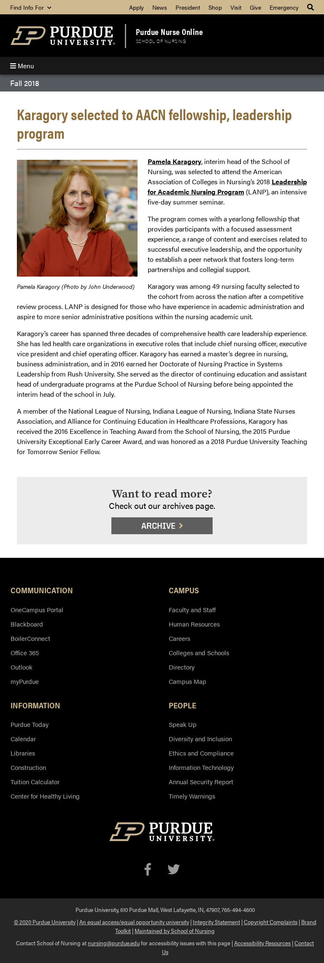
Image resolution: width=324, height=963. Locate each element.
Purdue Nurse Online (169, 32)
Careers (179, 638)
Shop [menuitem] (215, 7)
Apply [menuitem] (136, 7)
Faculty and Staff (192, 609)
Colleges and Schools (199, 652)
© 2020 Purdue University (45, 921)
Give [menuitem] (255, 7)
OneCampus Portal (37, 609)
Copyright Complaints (270, 921)
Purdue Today (30, 724)
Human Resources (194, 623)
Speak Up (183, 724)
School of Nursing (161, 41)
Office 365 (25, 652)
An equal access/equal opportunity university (134, 921)
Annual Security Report (201, 781)
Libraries (23, 752)
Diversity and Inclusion (200, 738)
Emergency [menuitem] (284, 7)
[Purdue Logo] (63, 35)
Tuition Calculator (35, 781)
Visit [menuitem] (235, 7)
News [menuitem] (159, 7)
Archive (158, 525)
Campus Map (187, 681)
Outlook (21, 666)
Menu (25, 65)
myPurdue (25, 681)
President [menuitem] (188, 7)
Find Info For (28, 7)
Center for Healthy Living (45, 795)
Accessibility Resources (262, 943)
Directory (181, 666)
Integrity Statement (216, 921)
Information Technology (201, 767)
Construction (28, 767)
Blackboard (27, 623)
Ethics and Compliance (201, 752)
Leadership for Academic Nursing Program (227, 186)
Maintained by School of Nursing (175, 930)
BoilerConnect (30, 638)
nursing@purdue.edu (114, 943)
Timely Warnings (192, 795)
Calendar (23, 738)
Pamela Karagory (174, 161)
